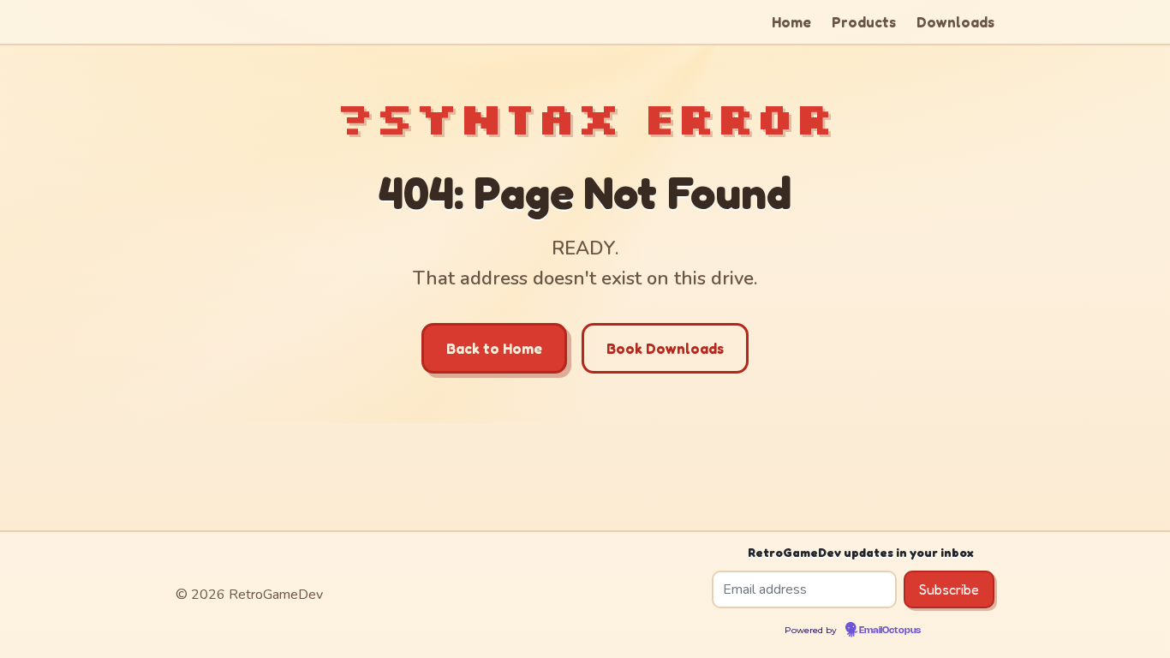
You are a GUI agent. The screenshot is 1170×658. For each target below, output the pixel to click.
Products (864, 22)
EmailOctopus (890, 630)
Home (791, 22)
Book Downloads (665, 348)
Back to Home (494, 348)
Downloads (955, 22)
